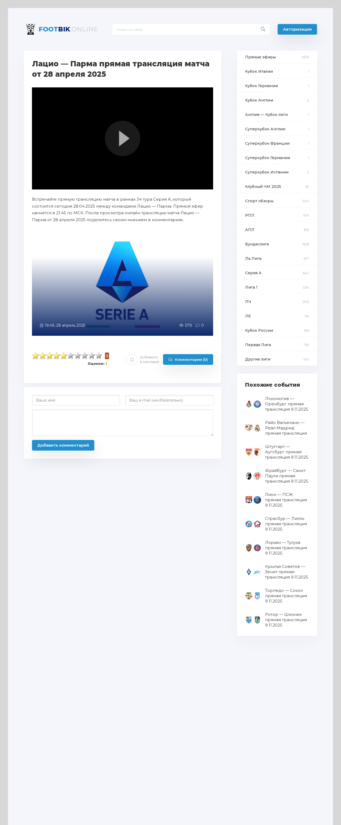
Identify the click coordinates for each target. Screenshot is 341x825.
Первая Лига (258, 344)
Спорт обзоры (259, 201)
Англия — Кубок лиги (266, 114)
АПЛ (249, 229)
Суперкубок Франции (267, 143)
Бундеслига (257, 244)
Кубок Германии (261, 85)
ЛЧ (248, 301)
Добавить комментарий (63, 445)
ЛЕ (248, 316)
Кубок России (259, 330)
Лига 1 (251, 287)
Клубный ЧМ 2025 (263, 186)
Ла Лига (253, 258)
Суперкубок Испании (267, 172)
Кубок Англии (259, 100)
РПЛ (249, 215)
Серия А (253, 272)
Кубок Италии (259, 71)
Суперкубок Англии (265, 129)
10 (98, 355)
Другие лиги (257, 359)
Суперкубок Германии (267, 157)
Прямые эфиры (260, 57)
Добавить (149, 359)
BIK (68, 29)
